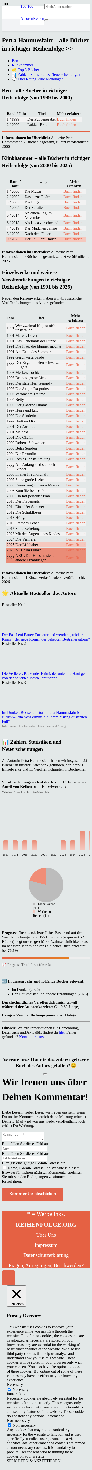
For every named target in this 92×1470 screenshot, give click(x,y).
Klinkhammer (22, 65)
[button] (26, 6)
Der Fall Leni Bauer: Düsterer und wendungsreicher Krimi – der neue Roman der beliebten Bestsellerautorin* (46, 637)
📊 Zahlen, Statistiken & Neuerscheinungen (46, 74)
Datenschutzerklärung (46, 1255)
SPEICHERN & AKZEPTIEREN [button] (34, 1461)
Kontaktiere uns (31, 1037)
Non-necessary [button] (18, 1420)
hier (62, 1032)
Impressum (46, 1245)
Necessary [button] (15, 1384)
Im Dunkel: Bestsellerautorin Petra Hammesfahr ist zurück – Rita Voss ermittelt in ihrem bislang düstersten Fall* (44, 716)
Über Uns (46, 1235)
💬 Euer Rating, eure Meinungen (38, 79)
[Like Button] (45, 1074)
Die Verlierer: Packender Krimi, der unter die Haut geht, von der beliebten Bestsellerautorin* (45, 676)
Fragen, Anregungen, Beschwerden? (46, 1265)
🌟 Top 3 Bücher (25, 70)
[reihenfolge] (11, 62)
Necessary (21, 1389)
